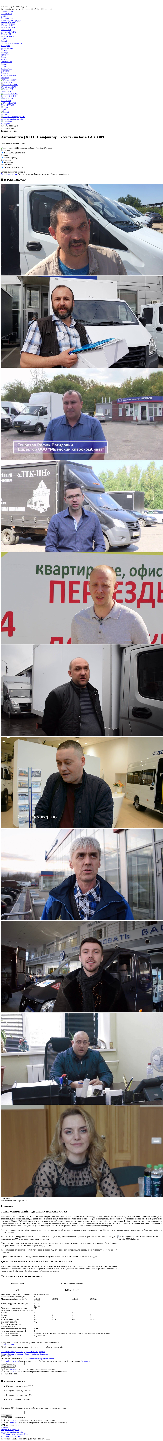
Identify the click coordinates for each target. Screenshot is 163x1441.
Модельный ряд (8, 23)
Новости (5, 73)
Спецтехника (7, 48)
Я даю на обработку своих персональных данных (29, 1369)
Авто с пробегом (8, 75)
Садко (3, 39)
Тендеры (5, 52)
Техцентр (5, 78)
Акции (4, 64)
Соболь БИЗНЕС (8, 32)
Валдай (4, 41)
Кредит (4, 57)
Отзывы (4, 16)
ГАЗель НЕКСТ (8, 25)
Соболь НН (6, 30)
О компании (6, 13)
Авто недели (6, 68)
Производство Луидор (11, 20)
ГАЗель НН (6, 34)
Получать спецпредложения (54, 1361)
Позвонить (85, 1361)
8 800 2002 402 (7, 11)
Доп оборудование (9, 174)
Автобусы (5, 46)
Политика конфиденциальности (40, 1359)
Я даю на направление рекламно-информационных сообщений (35, 1371)
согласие (13, 1369)
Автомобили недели (10, 1361)
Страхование (6, 62)
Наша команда (7, 18)
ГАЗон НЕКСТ (7, 36)
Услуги (4, 50)
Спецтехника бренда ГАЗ (12, 43)
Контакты (5, 71)
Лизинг (4, 59)
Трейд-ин (5, 55)
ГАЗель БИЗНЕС (8, 27)
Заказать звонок (73, 1361)
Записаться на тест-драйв (30, 1361)
